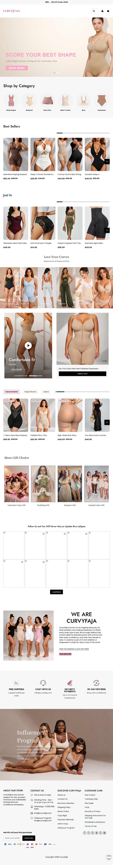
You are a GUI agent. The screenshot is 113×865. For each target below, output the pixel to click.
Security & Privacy (92, 811)
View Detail (16, 369)
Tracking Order (91, 799)
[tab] (54, 73)
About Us (61, 795)
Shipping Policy (64, 807)
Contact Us (62, 799)
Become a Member (66, 803)
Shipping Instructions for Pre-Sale (95, 816)
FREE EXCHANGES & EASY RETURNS (74, 649)
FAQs (87, 807)
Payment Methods (66, 819)
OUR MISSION (65, 654)
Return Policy (63, 811)
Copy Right (62, 815)
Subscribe (28, 838)
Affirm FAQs (63, 824)
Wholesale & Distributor (95, 822)
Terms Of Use (91, 826)
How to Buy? (90, 795)
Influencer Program (66, 828)
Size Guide (89, 803)
